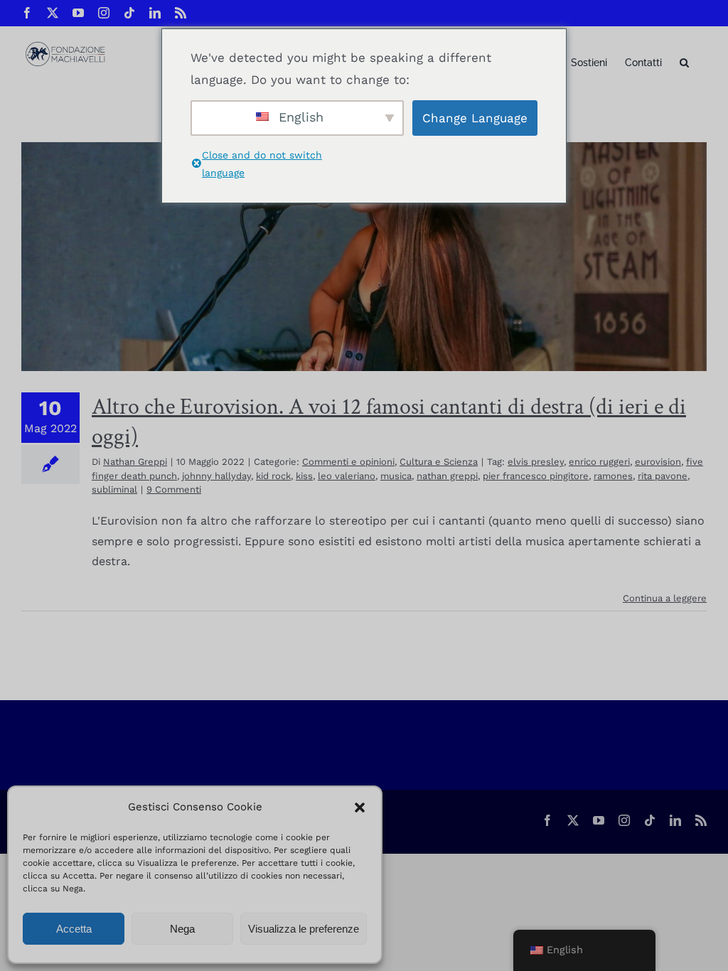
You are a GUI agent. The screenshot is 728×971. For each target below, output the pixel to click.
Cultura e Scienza (439, 461)
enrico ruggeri (599, 461)
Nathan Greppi (135, 461)
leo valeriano (346, 476)
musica (396, 476)
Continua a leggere (665, 598)
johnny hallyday (216, 476)
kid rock (273, 476)
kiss (304, 476)
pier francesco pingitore (536, 476)
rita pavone (662, 476)
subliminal (114, 489)
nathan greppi (447, 476)
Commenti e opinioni (348, 461)
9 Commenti (173, 489)
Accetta (74, 929)
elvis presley (536, 461)
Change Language (475, 118)
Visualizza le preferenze (303, 929)
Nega (182, 929)
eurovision (658, 461)
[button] (360, 807)
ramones (613, 476)
